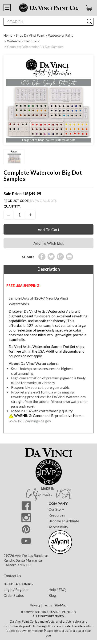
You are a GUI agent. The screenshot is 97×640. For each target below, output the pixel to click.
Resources (56, 515)
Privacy (35, 605)
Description (48, 269)
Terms (47, 605)
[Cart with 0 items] (89, 8)
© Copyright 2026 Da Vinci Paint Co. (48, 612)
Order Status (14, 595)
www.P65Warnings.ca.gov (30, 421)
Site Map (60, 605)
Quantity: (12, 206)
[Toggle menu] (7, 7)
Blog (52, 595)
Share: (28, 257)
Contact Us (12, 576)
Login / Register (16, 589)
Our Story (56, 509)
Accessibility (58, 527)
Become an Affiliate (63, 521)
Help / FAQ (57, 589)
